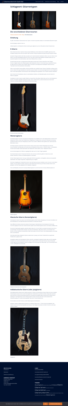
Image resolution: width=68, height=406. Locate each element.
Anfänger (50, 385)
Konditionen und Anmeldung (50, 1)
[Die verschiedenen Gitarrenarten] (34, 20)
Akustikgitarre (39, 385)
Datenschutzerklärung (8, 374)
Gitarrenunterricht (42, 393)
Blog (58, 1)
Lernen (42, 395)
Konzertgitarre (37, 395)
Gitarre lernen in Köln (39, 1)
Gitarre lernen (40, 387)
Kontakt (62, 1)
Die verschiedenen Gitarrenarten (23, 32)
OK (45, 403)
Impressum (6, 369)
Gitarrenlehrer (40, 390)
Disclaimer (6, 372)
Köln (40, 395)
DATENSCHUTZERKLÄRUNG (55, 403)
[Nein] (66, 403)
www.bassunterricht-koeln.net (41, 372)
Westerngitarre (50, 395)
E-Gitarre (54, 385)
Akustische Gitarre (46, 385)
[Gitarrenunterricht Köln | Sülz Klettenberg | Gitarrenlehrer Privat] (12, 1)
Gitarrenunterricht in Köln (15, 34)
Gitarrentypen (48, 390)
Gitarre (60, 385)
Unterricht (44, 395)
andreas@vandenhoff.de (11, 383)
